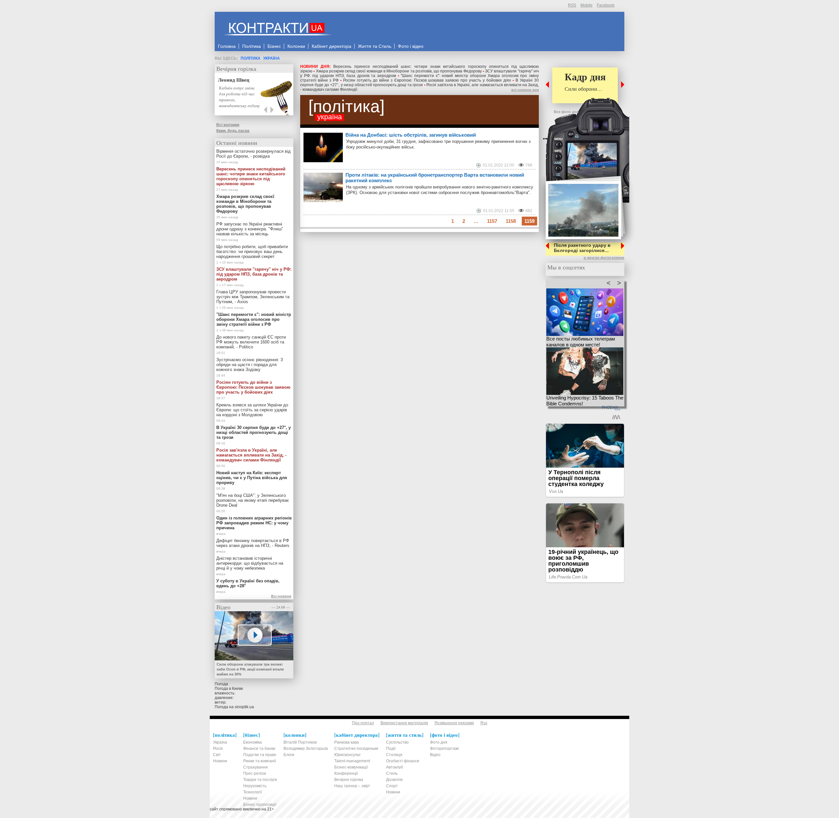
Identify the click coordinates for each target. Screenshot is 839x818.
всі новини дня (525, 90)
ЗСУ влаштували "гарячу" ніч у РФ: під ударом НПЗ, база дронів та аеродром (253, 274)
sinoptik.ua (244, 707)
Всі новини (281, 596)
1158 (511, 221)
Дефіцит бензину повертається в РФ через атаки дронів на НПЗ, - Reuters (252, 543)
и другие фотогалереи (604, 258)
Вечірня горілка (236, 68)
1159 (529, 221)
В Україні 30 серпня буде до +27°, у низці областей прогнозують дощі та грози (419, 82)
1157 (492, 221)
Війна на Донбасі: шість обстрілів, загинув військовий (410, 135)
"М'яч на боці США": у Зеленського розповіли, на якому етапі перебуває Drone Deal (252, 500)
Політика (251, 58)
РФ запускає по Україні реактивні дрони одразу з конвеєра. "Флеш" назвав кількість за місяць (249, 229)
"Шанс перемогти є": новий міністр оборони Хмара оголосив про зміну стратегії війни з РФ (253, 319)
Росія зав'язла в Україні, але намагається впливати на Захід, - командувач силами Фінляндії (251, 455)
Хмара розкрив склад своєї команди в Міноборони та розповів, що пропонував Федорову (399, 71)
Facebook (606, 5)
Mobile (586, 5)
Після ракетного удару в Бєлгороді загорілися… (582, 248)
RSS (572, 5)
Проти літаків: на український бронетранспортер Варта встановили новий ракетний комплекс (434, 177)
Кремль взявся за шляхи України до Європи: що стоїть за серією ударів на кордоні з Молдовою (252, 409)
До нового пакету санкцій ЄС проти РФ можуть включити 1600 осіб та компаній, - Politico (251, 342)
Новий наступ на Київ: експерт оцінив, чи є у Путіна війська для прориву (251, 477)
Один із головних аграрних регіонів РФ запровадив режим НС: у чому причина (254, 523)
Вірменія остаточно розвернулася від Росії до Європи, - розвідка (253, 154)
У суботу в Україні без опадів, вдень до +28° (248, 583)
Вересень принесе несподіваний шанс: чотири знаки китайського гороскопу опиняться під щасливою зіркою (250, 176)
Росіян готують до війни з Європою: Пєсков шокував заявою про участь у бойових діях (427, 80)
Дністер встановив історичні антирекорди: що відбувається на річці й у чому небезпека (249, 563)
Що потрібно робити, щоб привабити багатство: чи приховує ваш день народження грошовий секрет (252, 251)
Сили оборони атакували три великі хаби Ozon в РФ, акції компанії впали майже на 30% (250, 669)
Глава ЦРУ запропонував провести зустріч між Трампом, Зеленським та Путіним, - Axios (252, 296)
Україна (271, 58)
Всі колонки (227, 125)
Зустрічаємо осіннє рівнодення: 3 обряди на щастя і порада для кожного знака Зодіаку (249, 364)
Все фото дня (566, 112)
